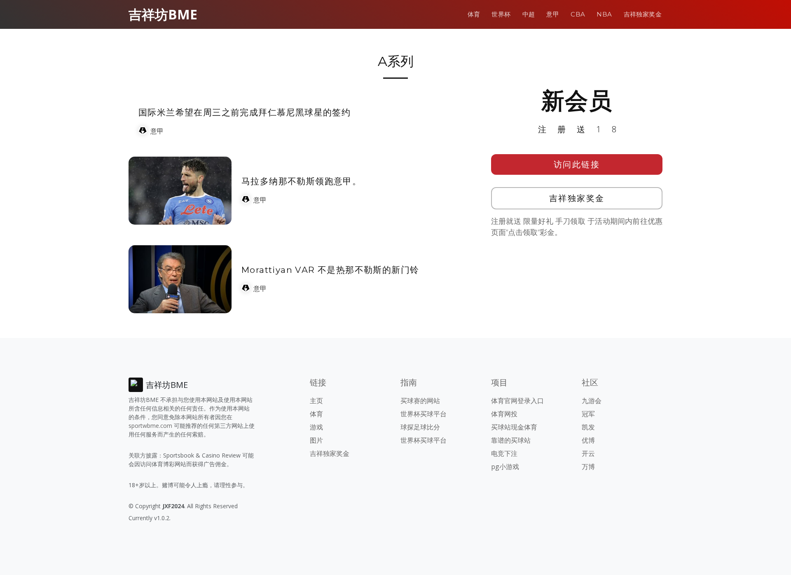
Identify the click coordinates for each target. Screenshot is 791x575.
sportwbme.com (150, 425)
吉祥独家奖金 (643, 14)
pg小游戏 (505, 466)
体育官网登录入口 (517, 400)
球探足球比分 (420, 427)
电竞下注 (504, 453)
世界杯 (500, 14)
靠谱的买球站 (511, 440)
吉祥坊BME (163, 14)
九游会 (591, 400)
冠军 (588, 413)
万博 (588, 466)
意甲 (552, 14)
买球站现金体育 (514, 427)
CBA (578, 14)
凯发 (588, 427)
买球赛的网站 (420, 400)
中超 (528, 14)
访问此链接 (577, 164)
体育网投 (504, 413)
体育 (474, 14)
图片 (316, 440)
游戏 (316, 427)
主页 (316, 400)
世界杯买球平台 (423, 413)
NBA (604, 14)
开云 (588, 453)
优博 (588, 440)
